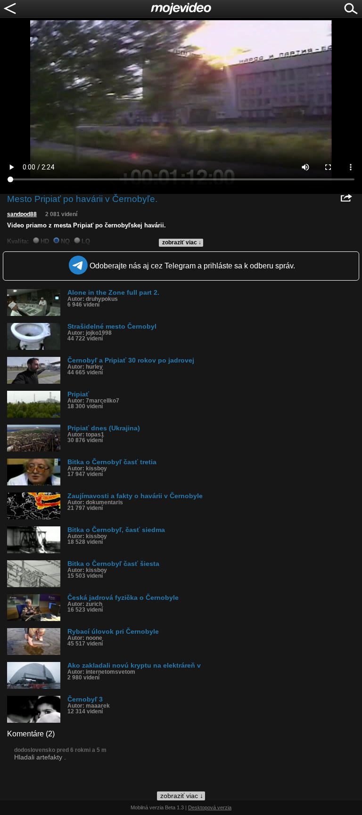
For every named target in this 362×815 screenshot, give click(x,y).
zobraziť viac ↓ (181, 242)
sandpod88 (22, 214)
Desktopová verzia (209, 807)
